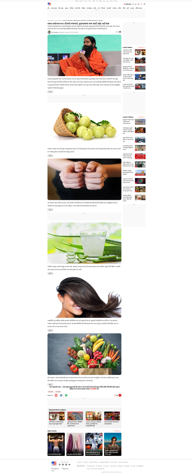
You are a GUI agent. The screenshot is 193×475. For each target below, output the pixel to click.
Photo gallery (58, 20)
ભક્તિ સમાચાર (138, 8)
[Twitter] (63, 464)
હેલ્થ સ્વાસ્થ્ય (58, 391)
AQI (135, 4)
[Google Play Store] (56, 470)
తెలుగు (90, 1)
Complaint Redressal (105, 462)
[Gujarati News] (49, 4)
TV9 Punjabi (126, 466)
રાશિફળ (83, 8)
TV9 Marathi (99, 466)
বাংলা (97, 1)
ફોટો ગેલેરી (77, 8)
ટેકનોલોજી (89, 8)
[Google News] (61, 395)
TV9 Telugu (106, 466)
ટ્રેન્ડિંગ (119, 8)
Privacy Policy (114, 462)
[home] (48, 8)
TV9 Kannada (113, 466)
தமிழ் (104, 1)
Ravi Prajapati (55, 32)
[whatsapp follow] (66, 395)
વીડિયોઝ (72, 8)
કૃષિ (128, 8)
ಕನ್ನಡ (85, 1)
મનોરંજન (114, 8)
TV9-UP (115, 1)
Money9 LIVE (101, 469)
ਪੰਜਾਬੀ (100, 1)
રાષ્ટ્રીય (94, 8)
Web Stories (52, 431)
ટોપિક (124, 8)
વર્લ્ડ (99, 8)
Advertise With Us (94, 462)
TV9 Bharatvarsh (91, 466)
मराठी (94, 1)
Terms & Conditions (123, 462)
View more (116, 431)
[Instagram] (66, 464)
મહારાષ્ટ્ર (132, 8)
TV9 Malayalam (139, 466)
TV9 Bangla (120, 466)
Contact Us (79, 462)
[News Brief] (127, 4)
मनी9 (111, 1)
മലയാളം (107, 1)
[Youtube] (56, 395)
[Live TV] (138, 4)
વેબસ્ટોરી (109, 8)
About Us (86, 462)
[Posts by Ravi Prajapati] (49, 32)
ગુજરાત (66, 8)
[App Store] (66, 470)
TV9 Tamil (132, 466)
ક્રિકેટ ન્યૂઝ (61, 8)
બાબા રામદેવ (50, 391)
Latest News (127, 47)
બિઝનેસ (103, 8)
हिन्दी (77, 1)
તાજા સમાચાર (54, 8)
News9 (80, 1)
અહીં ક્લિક (93, 389)
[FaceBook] (60, 464)
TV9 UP (88, 469)
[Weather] (133, 4)
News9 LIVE (94, 469)
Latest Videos (128, 117)
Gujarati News (50, 20)
